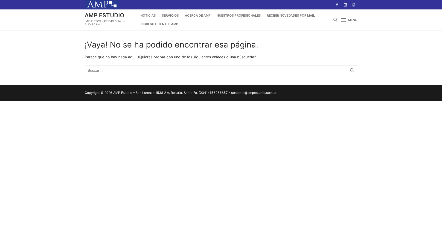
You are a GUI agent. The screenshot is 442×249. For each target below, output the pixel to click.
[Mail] (353, 4)
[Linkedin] (345, 4)
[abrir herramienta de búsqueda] (335, 20)
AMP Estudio (104, 15)
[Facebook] (336, 4)
